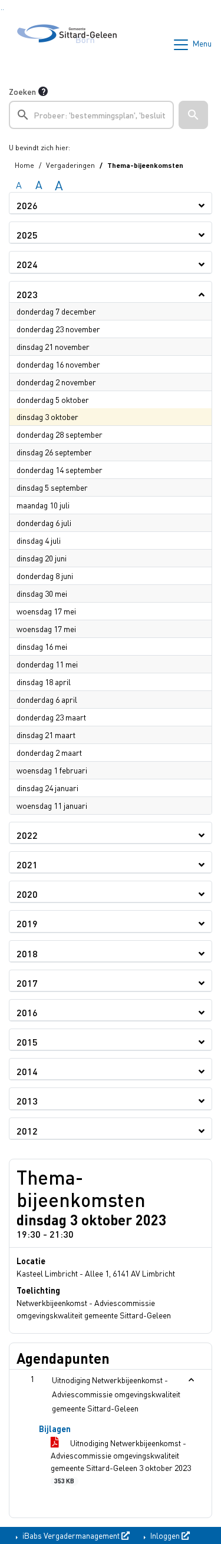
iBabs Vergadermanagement (71, 1535)
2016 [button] (27, 1012)
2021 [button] (27, 864)
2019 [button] (27, 923)
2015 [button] (27, 1042)
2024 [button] (27, 264)
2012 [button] (27, 1131)
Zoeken (22, 91)
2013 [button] (27, 1101)
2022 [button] (27, 835)
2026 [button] (27, 205)
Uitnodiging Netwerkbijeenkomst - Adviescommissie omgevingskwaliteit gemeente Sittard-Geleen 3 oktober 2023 (121, 1461)
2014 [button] (27, 1071)
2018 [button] (27, 953)
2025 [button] (27, 235)
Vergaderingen (70, 165)
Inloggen (165, 1535)
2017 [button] (27, 983)
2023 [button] (27, 294)
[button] (193, 115)
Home (24, 165)
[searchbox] (91, 115)
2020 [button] (27, 894)
